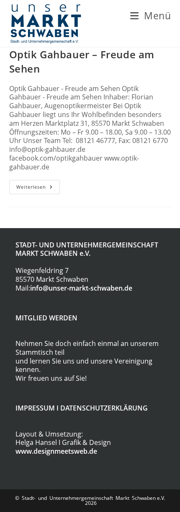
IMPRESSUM (35, 408)
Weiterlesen (38, 188)
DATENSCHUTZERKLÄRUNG (104, 408)
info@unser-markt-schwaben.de (81, 288)
